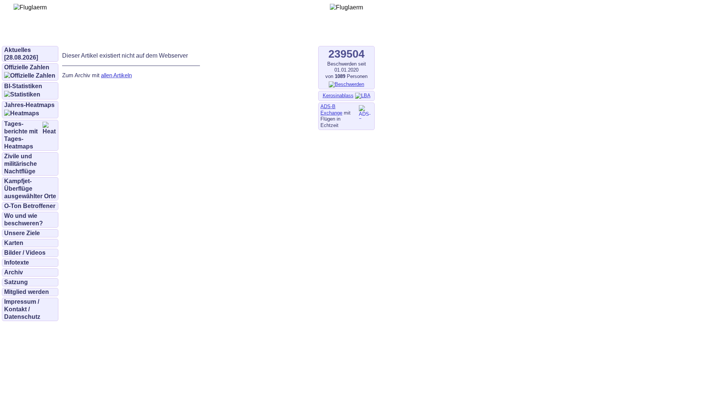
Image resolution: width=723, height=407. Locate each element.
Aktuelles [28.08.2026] (21, 54)
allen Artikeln (116, 75)
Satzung (16, 282)
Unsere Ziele (22, 233)
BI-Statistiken (23, 86)
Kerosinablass (338, 95)
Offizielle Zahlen (26, 67)
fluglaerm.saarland (263, 34)
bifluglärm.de (156, 34)
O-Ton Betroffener (29, 206)
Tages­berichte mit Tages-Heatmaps (21, 135)
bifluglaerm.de (107, 34)
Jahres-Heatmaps (29, 105)
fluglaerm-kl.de (205, 34)
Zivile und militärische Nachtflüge (20, 163)
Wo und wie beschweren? (23, 219)
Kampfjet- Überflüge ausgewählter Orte (30, 188)
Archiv (13, 272)
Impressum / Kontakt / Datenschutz (22, 309)
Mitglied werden (26, 292)
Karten (13, 243)
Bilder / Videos (25, 252)
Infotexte (16, 262)
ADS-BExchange (331, 110)
